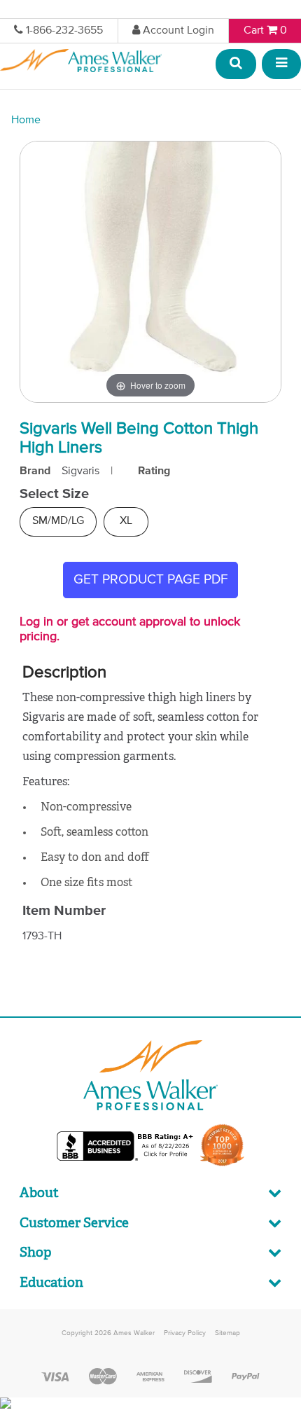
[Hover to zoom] (150, 271)
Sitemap (227, 1333)
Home (26, 120)
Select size (54, 494)
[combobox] (237, 65)
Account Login (178, 30)
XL (126, 521)
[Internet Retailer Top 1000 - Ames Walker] (222, 1165)
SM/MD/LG (58, 521)
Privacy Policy (185, 1333)
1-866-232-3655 (64, 30)
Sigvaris (80, 471)
